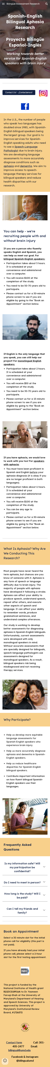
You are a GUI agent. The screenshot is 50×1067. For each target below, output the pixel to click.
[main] (25, 30)
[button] (3, 4)
